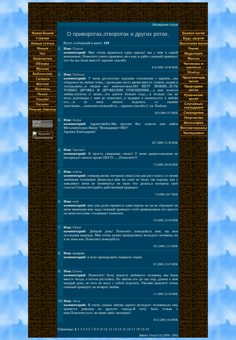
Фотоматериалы (193, 128)
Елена (77, 271)
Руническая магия (193, 96)
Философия (193, 122)
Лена (76, 301)
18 (138, 329)
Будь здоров (193, 38)
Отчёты (193, 72)
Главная (42, 38)
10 (101, 329)
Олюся (78, 48)
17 (133, 329)
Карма (194, 48)
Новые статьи (42, 43)
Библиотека (42, 74)
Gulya (77, 120)
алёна (77, 171)
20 (147, 329)
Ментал (194, 58)
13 (115, 329)
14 (119, 329)
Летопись (42, 89)
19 (143, 329)
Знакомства (42, 58)
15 (124, 329)
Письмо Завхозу (42, 109)
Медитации (193, 53)
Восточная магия (193, 43)
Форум (42, 48)
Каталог (42, 104)
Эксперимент (193, 133)
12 (110, 329)
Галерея (42, 79)
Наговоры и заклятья (193, 65)
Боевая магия (193, 33)
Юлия (77, 227)
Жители (42, 84)
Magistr (154, 335)
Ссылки (42, 99)
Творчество (193, 117)
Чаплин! (79, 150)
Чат (42, 53)
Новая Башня (42, 33)
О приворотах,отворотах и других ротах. (118, 34)
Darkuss (79, 74)
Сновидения (193, 112)
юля (76, 201)
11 (106, 329)
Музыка (42, 68)
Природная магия (193, 88)
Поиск (42, 94)
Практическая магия (193, 79)
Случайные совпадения (193, 105)
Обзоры (42, 63)
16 (129, 329)
